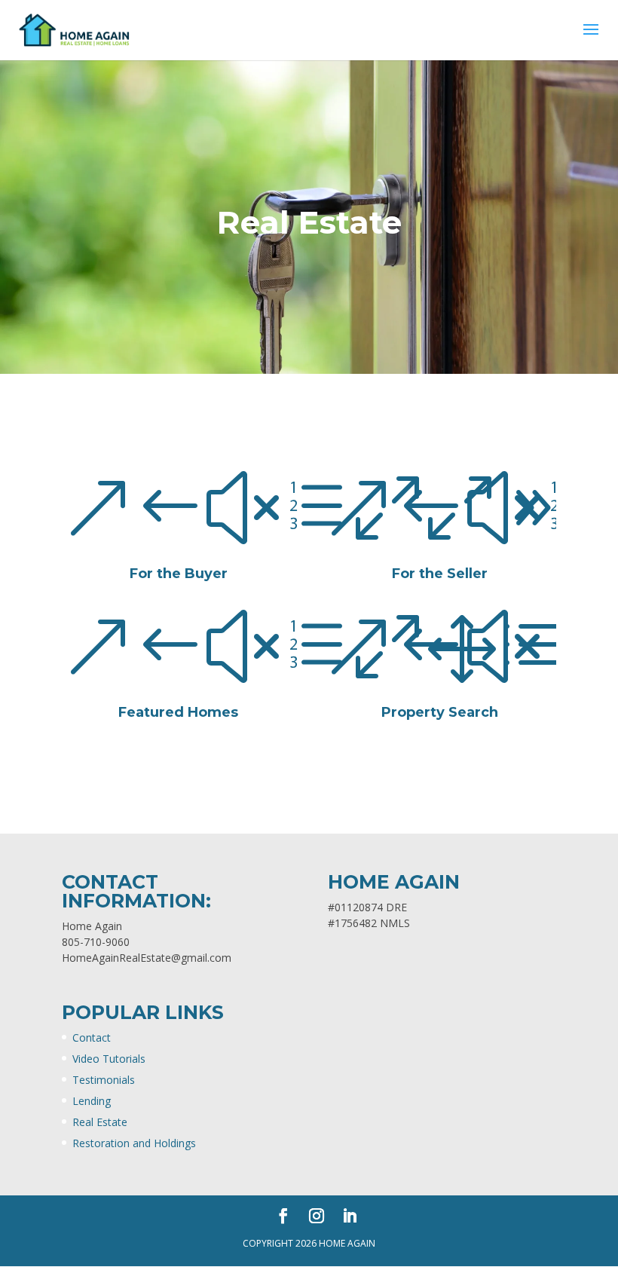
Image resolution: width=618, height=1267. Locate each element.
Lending (91, 1101)
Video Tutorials (108, 1058)
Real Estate (99, 1122)
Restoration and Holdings (134, 1143)
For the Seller (440, 573)
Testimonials (103, 1080)
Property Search (439, 712)
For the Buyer (179, 573)
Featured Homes (178, 712)
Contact (91, 1037)
